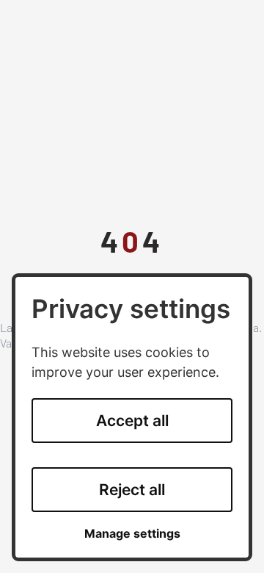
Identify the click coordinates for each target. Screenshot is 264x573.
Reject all (132, 489)
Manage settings (132, 534)
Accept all (132, 420)
